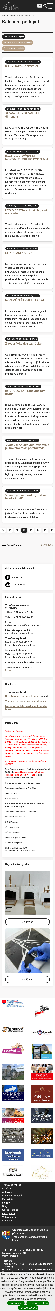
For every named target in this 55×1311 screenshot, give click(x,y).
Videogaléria (9, 1217)
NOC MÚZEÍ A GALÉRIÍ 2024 (24, 300)
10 (10, 530)
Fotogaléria (8, 1213)
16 (52, 530)
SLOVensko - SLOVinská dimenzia (22, 115)
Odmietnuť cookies (38, 1303)
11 (17, 530)
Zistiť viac (27, 921)
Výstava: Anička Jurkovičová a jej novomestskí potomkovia (27, 446)
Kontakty (7, 1220)
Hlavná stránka (8, 15)
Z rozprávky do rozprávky (23, 343)
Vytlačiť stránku (14, 545)
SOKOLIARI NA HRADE (20, 253)
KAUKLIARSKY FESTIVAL (22, 66)
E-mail (8, 670)
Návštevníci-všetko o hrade (21, 695)
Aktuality (7, 1192)
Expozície (7, 1199)
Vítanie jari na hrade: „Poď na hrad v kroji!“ (26, 496)
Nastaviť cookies (28, 1307)
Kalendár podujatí (12, 1195)
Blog (4, 1206)
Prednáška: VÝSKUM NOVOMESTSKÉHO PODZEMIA (26, 157)
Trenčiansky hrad (11, 1184)
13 (31, 530)
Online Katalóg (10, 1209)
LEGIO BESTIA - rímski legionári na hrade (27, 212)
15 (45, 530)
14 (38, 530)
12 (24, 530)
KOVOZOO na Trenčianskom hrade (25, 392)
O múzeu (7, 1188)
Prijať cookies (16, 1303)
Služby (6, 1202)
